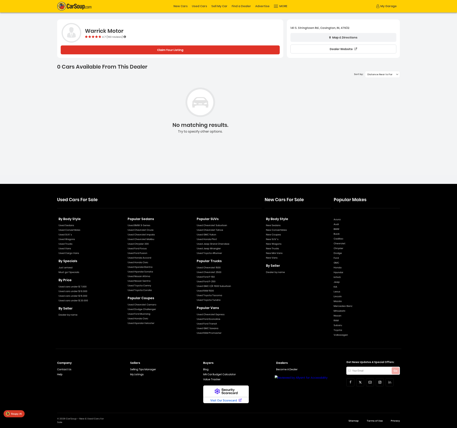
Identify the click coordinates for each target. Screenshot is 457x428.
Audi (336, 224)
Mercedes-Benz (343, 306)
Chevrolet (339, 243)
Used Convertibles (69, 230)
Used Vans (65, 248)
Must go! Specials (69, 272)
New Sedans (273, 225)
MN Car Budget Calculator (219, 374)
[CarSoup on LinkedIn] (390, 382)
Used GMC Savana (207, 328)
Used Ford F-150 (206, 277)
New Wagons (274, 244)
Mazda (338, 301)
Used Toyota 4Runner (209, 253)
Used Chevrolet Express (211, 314)
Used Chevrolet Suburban (212, 225)
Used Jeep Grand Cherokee (213, 244)
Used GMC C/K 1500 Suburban (214, 286)
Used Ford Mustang (139, 314)
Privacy (395, 420)
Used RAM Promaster (209, 333)
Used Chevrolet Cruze (141, 230)
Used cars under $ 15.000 (73, 296)
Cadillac (338, 238)
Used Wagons (67, 239)
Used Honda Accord (139, 257)
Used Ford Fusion (137, 253)
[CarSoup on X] (360, 382)
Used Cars (199, 6)
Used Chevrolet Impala (141, 234)
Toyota (338, 330)
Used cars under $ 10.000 (73, 291)
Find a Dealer (241, 6)
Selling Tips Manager (143, 369)
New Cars (181, 6)
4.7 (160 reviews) (112, 36)
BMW (336, 229)
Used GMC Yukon (206, 234)
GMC (336, 262)
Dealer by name (68, 314)
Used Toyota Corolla (140, 290)
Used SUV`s (65, 234)
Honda (338, 267)
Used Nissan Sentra (139, 281)
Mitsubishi (339, 311)
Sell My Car (219, 6)
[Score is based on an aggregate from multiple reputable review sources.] (125, 36)
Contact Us (64, 369)
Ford (336, 258)
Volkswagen (341, 335)
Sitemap (353, 420)
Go (395, 370)
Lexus (337, 291)
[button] (280, 6)
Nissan (337, 315)
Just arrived (65, 267)
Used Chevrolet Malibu (141, 239)
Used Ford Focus (137, 248)
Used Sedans (66, 225)
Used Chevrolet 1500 (209, 267)
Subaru (338, 325)
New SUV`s (272, 239)
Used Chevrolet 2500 (209, 272)
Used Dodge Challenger (142, 309)
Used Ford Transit (207, 323)
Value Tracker (211, 379)
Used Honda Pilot (207, 239)
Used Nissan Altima (139, 276)
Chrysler (338, 248)
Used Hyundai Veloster (141, 323)
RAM (336, 320)
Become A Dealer (287, 369)
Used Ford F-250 (206, 281)
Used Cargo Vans (69, 253)
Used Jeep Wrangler (209, 248)
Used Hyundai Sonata (140, 271)
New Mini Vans (274, 253)
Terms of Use (375, 420)
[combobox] (382, 74)
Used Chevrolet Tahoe (210, 230)
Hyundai (338, 272)
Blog (206, 369)
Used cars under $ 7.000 (73, 286)
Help (59, 374)
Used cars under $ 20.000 (73, 300)
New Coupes (273, 234)
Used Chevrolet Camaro (142, 304)
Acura (337, 219)
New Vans (272, 257)
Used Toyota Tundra (208, 300)
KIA (335, 286)
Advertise (262, 6)
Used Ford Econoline (208, 319)
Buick (337, 234)
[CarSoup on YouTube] (370, 382)
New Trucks (272, 248)
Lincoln (338, 296)
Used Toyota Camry (139, 285)
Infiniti (337, 277)
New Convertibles (276, 230)
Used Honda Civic (138, 262)
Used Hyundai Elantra (140, 267)
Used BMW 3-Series (139, 225)
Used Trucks (65, 244)
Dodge (338, 253)
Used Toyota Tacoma (209, 295)
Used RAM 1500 (205, 290)
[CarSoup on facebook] (350, 382)
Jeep (337, 282)
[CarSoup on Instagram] (380, 382)
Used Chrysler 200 (138, 244)
